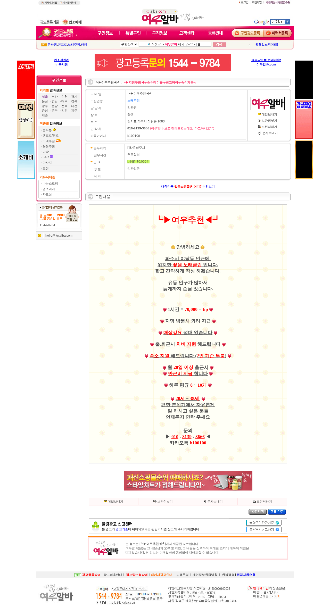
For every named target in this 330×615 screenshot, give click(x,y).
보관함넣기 (269, 120)
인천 (64, 96)
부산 (55, 96)
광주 (45, 106)
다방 (46, 152)
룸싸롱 (52, 44)
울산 (45, 101)
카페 (84, 44)
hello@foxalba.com (58, 235)
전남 (55, 106)
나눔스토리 (50, 183)
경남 (55, 101)
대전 (74, 106)
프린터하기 (269, 127)
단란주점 (49, 146)
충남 (45, 110)
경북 (74, 101)
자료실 (47, 194)
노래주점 (74, 44)
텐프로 (62, 44)
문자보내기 (270, 133)
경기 (74, 96)
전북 (64, 106)
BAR (46, 157)
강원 (64, 110)
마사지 (47, 162)
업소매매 (49, 189)
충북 (55, 110)
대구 (64, 101)
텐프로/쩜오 (51, 135)
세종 (45, 115)
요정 (46, 168)
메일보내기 (269, 114)
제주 (74, 110)
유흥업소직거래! (266, 44)
